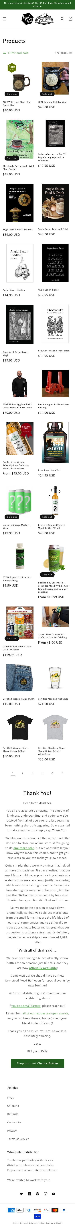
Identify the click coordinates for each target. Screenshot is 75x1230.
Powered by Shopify (54, 1223)
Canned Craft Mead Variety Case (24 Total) (17, 648)
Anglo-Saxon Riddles (14, 290)
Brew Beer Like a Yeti (49, 470)
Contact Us (14, 1122)
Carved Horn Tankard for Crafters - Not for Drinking (52, 636)
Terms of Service (18, 1139)
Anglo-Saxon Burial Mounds (18, 229)
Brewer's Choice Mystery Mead (16, 526)
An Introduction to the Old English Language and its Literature (52, 157)
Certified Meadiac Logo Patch (18, 699)
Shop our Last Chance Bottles (37, 1063)
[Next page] (62, 773)
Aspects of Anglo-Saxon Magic (15, 354)
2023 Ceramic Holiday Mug (52, 102)
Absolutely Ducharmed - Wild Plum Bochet (18, 168)
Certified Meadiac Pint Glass (53, 699)
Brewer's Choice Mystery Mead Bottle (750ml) (51, 526)
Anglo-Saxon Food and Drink (53, 229)
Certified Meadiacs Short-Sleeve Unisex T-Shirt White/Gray (52, 751)
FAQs (10, 1097)
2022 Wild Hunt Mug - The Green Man (16, 103)
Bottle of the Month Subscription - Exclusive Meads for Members (16, 465)
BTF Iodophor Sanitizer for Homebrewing (17, 579)
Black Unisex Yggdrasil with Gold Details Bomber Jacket (17, 406)
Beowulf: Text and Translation (54, 350)
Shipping (13, 1105)
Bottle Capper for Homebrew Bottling (53, 406)
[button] (5, 19)
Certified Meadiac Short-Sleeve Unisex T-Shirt (16, 750)
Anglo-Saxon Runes (48, 290)
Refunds (12, 1114)
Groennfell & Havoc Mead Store (33, 1223)
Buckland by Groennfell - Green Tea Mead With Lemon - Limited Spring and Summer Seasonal (54, 587)
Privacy (12, 1130)
